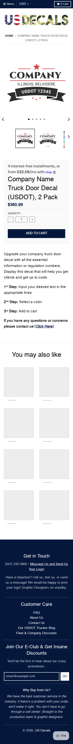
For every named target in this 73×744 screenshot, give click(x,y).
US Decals (43, 730)
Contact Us (36, 623)
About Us (36, 617)
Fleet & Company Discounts (36, 633)
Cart (64, 4)
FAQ (36, 612)
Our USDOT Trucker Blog (36, 628)
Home (9, 36)
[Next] (68, 119)
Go (64, 676)
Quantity (14, 213)
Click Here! (44, 326)
